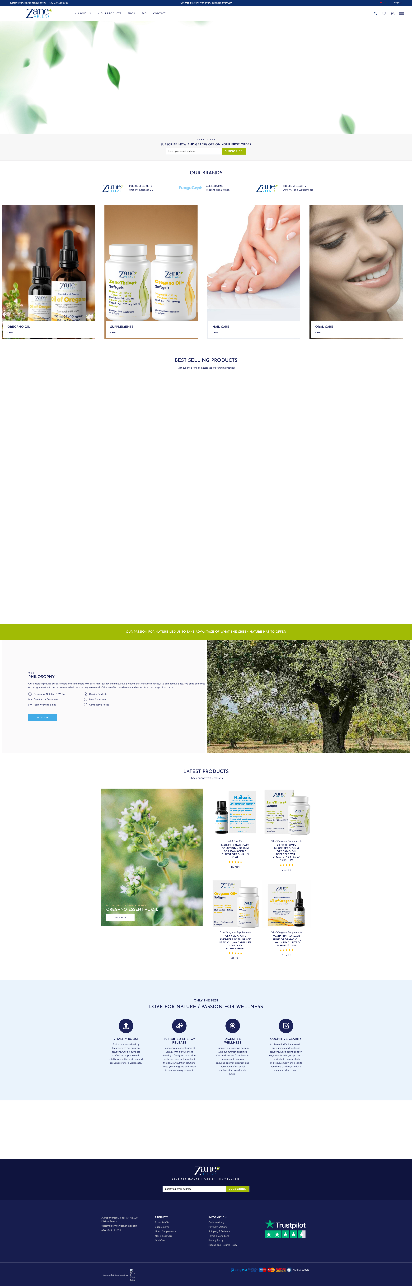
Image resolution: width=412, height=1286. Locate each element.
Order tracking (216, 1222)
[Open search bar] (375, 13)
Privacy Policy (215, 1240)
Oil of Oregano (279, 841)
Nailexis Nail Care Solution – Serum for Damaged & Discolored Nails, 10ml (235, 851)
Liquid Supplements (165, 1231)
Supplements (295, 841)
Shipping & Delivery (219, 1231)
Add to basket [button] (235, 835)
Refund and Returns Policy (222, 1244)
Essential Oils (162, 1222)
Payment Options (217, 1226)
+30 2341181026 (58, 2)
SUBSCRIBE (234, 151)
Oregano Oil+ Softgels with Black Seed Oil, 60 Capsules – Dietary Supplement (235, 942)
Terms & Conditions (218, 1235)
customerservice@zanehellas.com (28, 2)
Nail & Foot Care (235, 841)
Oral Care (160, 1240)
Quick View (251, 796)
